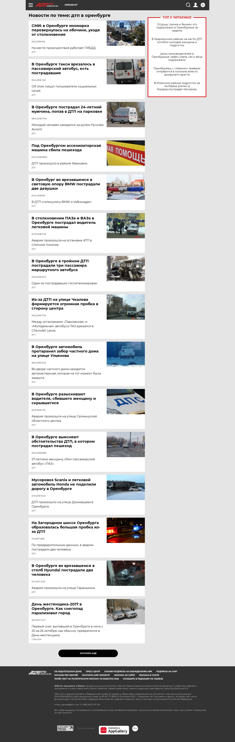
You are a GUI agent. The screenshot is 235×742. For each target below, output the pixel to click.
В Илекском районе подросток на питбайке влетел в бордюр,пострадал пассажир (177, 86)
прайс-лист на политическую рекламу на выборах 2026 (86, 679)
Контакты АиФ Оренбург (96, 675)
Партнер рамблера (86, 728)
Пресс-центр (93, 671)
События (36, 639)
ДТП (34, 52)
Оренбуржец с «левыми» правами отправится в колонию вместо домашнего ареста (176, 71)
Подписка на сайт (166, 671)
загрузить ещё (88, 653)
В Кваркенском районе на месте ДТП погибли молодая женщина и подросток (177, 42)
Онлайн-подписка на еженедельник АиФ (128, 671)
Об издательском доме (68, 671)
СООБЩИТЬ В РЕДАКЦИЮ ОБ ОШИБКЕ (143, 679)
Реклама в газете (149, 675)
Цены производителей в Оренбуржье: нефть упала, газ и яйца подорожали (177, 57)
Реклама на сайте (124, 675)
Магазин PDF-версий (66, 675)
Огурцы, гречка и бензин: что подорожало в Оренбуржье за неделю (177, 27)
